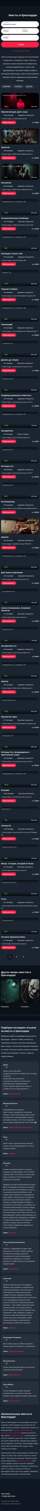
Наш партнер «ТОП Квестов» (10, 1504)
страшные (16, 1430)
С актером (18, 86)
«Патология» (13, 1269)
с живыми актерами (17, 1435)
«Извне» (12, 1153)
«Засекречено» (15, 1375)
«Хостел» (12, 1328)
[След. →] (30, 956)
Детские (29, 86)
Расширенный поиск (21, 51)
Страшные (6, 86)
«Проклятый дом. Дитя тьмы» (20, 1127)
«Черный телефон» (16, 1351)
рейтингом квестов (24, 1461)
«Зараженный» (14, 1094)
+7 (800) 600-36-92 (8, 1496)
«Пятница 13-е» (14, 1401)
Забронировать (9, 122)
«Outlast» (12, 1233)
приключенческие (7, 1433)
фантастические (26, 1430)
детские (17, 1433)
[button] (20, 24)
